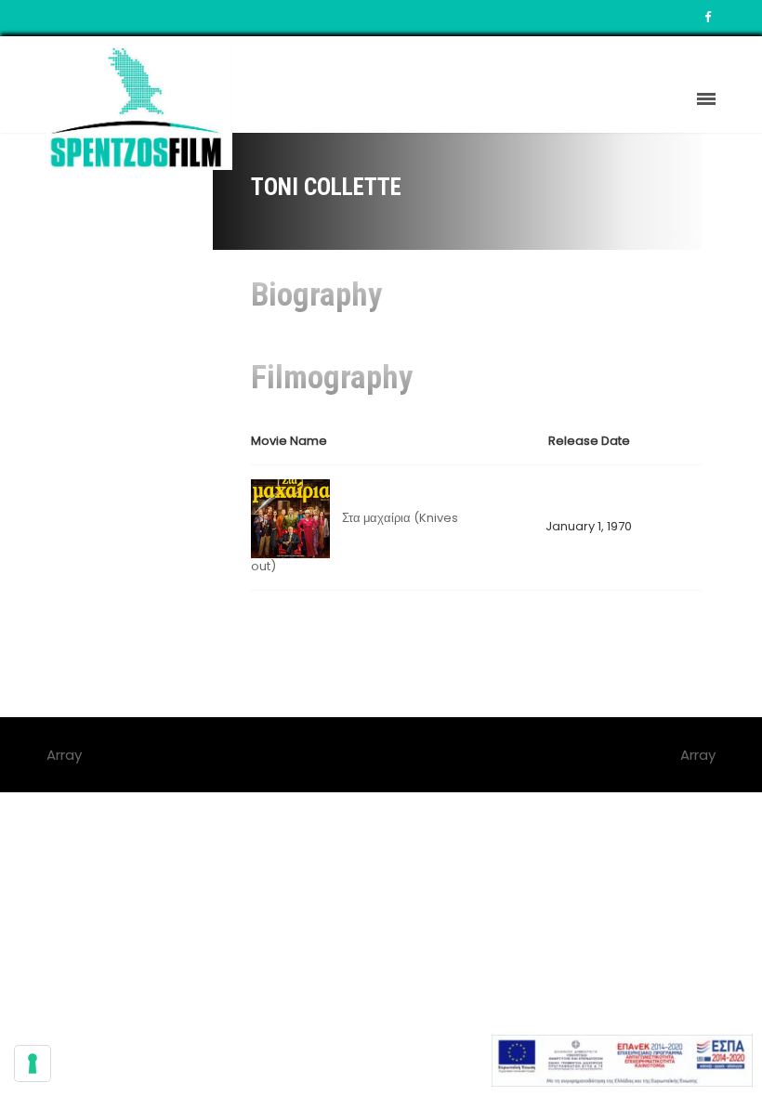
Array (698, 754)
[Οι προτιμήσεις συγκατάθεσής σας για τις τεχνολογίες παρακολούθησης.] (32, 1063)
